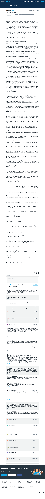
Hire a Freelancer (4, 481)
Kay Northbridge (14, 376)
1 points (11, 311)
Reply (7, 293)
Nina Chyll (13, 338)
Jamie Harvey (15, 306)
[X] (37, 492)
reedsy (6, 1)
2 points (12, 318)
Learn (32, 1)
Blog (19, 481)
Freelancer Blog (21, 487)
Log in (42, 1)
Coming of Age (11, 12)
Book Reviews (38, 481)
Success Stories (12, 486)
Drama (7, 12)
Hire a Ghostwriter (4, 486)
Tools (35, 1)
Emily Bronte (14, 452)
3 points (10, 300)
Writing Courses (21, 483)
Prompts (24, 1)
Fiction (15, 12)
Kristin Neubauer (14, 390)
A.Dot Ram (14, 311)
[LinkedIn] (40, 492)
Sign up (38, 1)
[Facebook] (41, 492)
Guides (19, 482)
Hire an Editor (3, 482)
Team (11, 482)
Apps (12, 1)
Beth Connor (14, 300)
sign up (11, 284)
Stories (28, 1)
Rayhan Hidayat (14, 434)
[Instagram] (39, 492)
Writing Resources (30, 486)
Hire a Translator (4, 487)
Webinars (19, 486)
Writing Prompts (38, 482)
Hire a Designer (3, 483)
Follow (13, 10)
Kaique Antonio (14, 425)
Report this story (9, 275)
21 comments (36, 10)
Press (11, 483)
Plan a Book (29, 483)
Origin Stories (9, 15)
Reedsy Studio (29, 481)
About (11, 481)
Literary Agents (38, 483)
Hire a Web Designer (4, 488)
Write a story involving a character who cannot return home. (24, 14)
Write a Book (29, 482)
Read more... (9, 349)
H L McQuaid (13, 324)
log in (14, 284)
